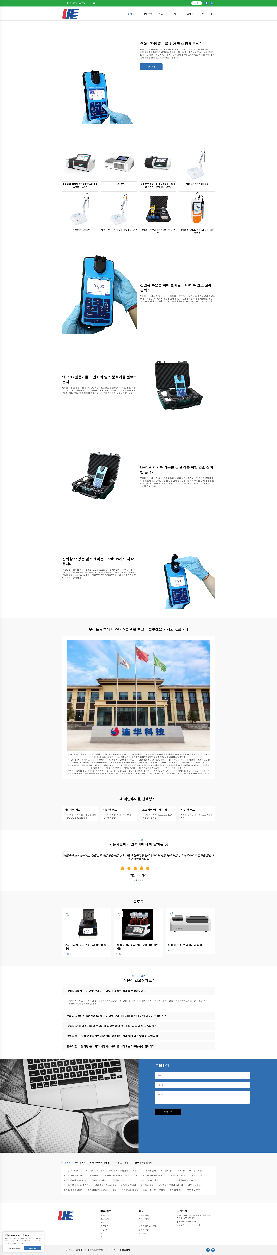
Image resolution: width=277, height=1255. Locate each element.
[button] (134, 880)
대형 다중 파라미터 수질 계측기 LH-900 (119, 230)
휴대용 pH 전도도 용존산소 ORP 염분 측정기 (197, 231)
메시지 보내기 (168, 1111)
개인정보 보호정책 (122, 1250)
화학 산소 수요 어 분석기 (154, 1190)
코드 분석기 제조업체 (95, 1170)
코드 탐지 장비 (176, 1190)
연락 (212, 13)
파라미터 (142, 1233)
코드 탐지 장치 (147, 1185)
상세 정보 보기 (80, 163)
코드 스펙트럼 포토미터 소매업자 (117, 1175)
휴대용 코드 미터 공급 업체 (124, 1180)
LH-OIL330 (119, 184)
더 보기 (67, 954)
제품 (161, 13)
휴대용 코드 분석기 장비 (105, 1185)
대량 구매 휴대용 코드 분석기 (184, 1180)
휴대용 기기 (143, 1219)
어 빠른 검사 (150, 1170)
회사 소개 (147, 13)
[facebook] (206, 3)
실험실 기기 (143, 1215)
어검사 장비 (197, 1175)
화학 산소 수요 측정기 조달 (190, 1170)
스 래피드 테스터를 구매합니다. (150, 1175)
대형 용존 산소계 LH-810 (197, 184)
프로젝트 (173, 13)
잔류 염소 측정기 (100, 1180)
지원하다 (188, 13)
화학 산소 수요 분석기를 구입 (125, 1190)
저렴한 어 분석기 (128, 1185)
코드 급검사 (93, 1175)
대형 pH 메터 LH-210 (80, 230)
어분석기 (136, 1170)
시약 (140, 1222)
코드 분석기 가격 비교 (178, 1175)
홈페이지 (132, 13)
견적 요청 (151, 66)
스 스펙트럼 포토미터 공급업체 (77, 1185)
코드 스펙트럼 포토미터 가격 (76, 1180)
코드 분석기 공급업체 (118, 1170)
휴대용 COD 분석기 (72, 1170)
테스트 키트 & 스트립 (147, 1226)
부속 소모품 (143, 1229)
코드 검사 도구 (193, 1190)
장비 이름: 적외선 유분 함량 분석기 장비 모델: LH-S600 (80, 185)
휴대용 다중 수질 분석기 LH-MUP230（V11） (158, 231)
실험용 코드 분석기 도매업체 (170, 1185)
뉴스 (202, 13)
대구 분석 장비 (194, 1185)
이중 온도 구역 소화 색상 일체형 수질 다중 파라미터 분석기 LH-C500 (158, 185)
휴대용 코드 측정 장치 (73, 1175)
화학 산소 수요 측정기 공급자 (154, 1180)
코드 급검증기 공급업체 (98, 1190)
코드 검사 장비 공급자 (73, 1190)
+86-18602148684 (77, 3)
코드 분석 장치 (167, 1170)
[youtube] (211, 3)
